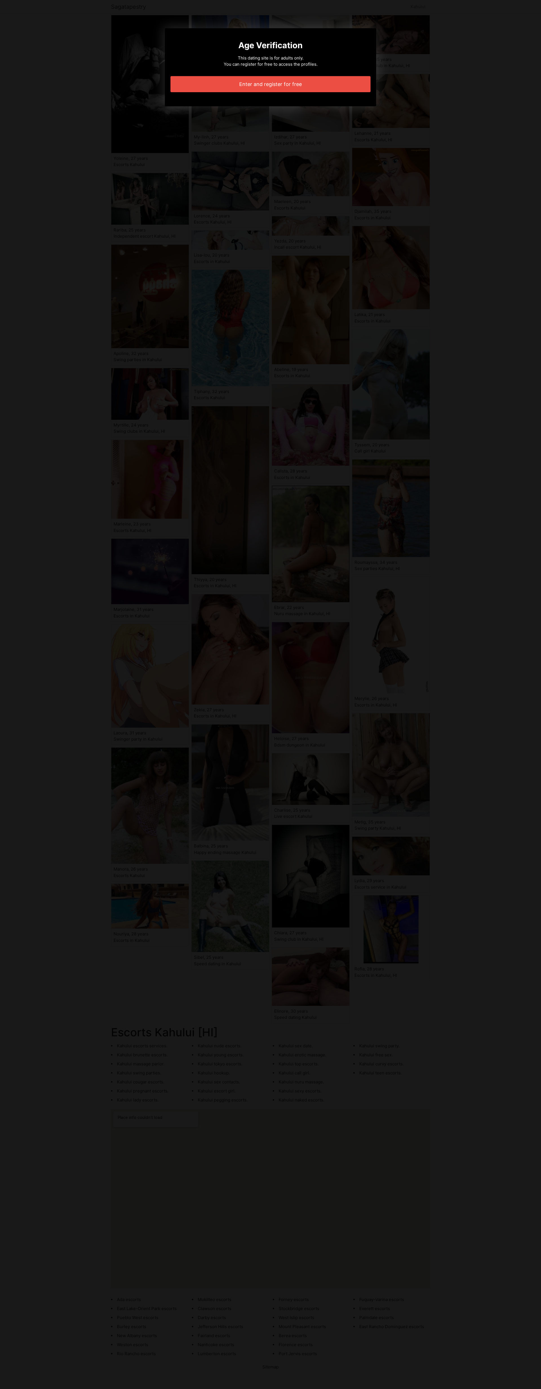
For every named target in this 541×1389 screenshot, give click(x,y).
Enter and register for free (270, 84)
